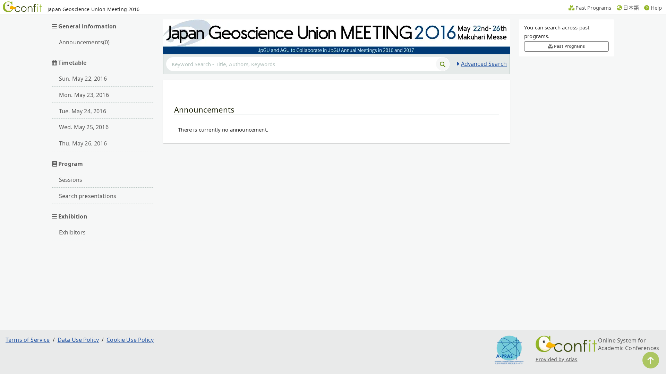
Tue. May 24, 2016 (82, 111)
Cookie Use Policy (130, 340)
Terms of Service (28, 340)
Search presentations (87, 196)
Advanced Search (484, 64)
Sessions (70, 180)
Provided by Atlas (557, 359)
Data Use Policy (78, 340)
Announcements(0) (84, 42)
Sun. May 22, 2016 (83, 78)
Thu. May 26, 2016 (83, 143)
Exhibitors (72, 232)
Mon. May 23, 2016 (84, 95)
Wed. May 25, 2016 (84, 127)
